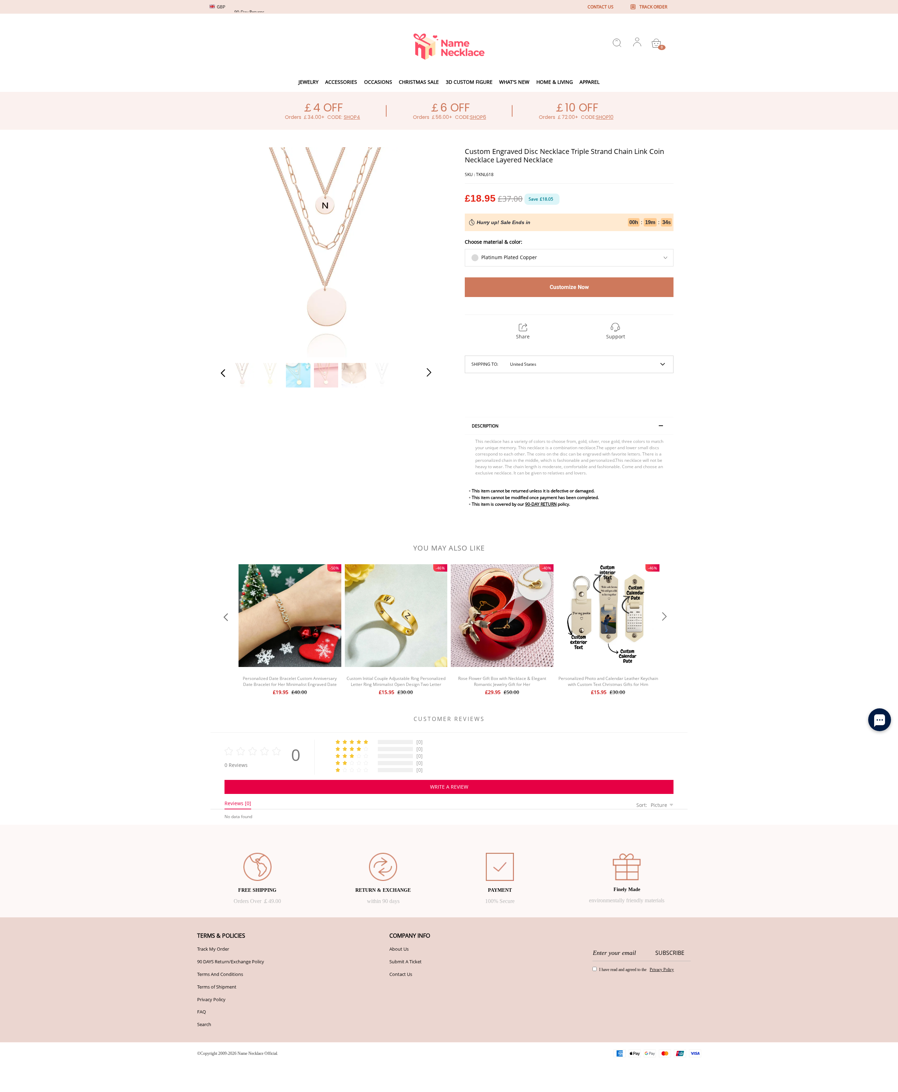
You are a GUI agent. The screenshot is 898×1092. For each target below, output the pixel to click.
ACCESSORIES (341, 82)
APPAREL (589, 82)
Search (204, 1024)
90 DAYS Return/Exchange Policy (230, 961)
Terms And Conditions (220, 974)
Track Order (653, 7)
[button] (237, 251)
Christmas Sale (419, 82)
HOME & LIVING (554, 82)
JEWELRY (309, 82)
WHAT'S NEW (514, 82)
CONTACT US (601, 7)
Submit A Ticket (405, 961)
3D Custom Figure (469, 82)
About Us (399, 949)
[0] (656, 43)
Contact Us (400, 974)
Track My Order (213, 949)
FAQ (201, 1012)
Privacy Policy (211, 999)
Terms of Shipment (216, 987)
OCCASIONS (378, 82)
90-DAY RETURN (541, 504)
